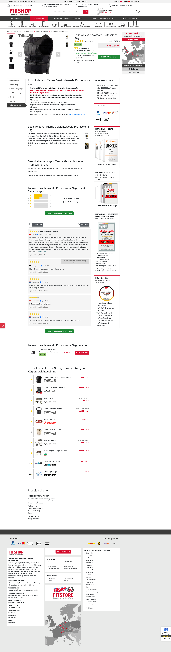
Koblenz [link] (10, 571)
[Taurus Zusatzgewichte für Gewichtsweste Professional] (33, 352)
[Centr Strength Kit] (39, 442)
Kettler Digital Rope (50, 472)
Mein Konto (134, 1)
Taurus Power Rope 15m (52, 430)
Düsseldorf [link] (11, 567)
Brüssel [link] (18, 607)
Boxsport (89, 577)
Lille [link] (9, 612)
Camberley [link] (30, 583)
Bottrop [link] (10, 565)
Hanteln (88, 575)
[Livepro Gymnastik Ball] (39, 463)
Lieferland (117, 1)
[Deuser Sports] (50, 422)
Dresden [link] (37, 565)
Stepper (88, 587)
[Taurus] (25, 35)
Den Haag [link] (27, 595)
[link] (98, 112)
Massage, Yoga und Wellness (103, 18)
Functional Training (28, 31)
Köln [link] (15, 571)
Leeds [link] (17, 583)
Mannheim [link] (30, 571)
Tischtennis (89, 567)
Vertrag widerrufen (63, 552)
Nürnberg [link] (17, 573)
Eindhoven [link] (34, 595)
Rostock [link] (31, 573)
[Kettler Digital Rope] (39, 474)
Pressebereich (68, 578)
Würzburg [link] (11, 578)
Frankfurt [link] (29, 567)
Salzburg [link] (31, 590)
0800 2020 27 (134, 72)
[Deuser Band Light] (39, 421)
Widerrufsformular (53, 569)
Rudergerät (89, 560)
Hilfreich (33, 255)
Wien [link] (36, 590)
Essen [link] (23, 567)
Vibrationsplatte (91, 604)
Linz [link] (27, 590)
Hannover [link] (18, 569)
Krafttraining (39, 18)
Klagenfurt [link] (22, 590)
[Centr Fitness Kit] (39, 400)
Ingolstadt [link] (24, 569)
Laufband (89, 558)
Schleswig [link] (20, 576)
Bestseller (12, 101)
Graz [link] (9, 590)
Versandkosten (52, 566)
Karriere (27, 1)
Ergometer (89, 555)
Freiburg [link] (35, 567)
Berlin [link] (22, 563)
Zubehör (11, 97)
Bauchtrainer (90, 594)
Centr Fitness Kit (49, 398)
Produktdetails (14, 81)
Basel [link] (10, 602)
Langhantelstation (91, 589)
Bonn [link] (37, 563)
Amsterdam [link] (12, 595)
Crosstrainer (90, 553)
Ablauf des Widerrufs (70, 569)
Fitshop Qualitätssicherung (77, 114)
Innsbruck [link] (15, 590)
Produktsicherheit (15, 105)
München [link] (37, 571)
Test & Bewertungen (15, 93)
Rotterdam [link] (19, 597)
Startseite (9, 31)
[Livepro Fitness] (50, 464)
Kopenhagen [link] (12, 618)
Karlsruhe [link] (31, 569)
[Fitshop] (21, 12)
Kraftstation (89, 563)
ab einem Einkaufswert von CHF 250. (86, 55)
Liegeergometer (90, 580)
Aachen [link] (10, 563)
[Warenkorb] (138, 12)
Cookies (50, 564)
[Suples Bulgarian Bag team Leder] (39, 453)
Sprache (125, 1)
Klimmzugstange (91, 599)
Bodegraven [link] (20, 595)
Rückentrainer (90, 597)
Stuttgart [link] (26, 576)
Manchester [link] (23, 585)
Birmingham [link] (23, 583)
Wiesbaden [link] (33, 576)
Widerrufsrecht (68, 566)
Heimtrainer (89, 582)
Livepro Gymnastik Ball (52, 461)
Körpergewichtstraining (42, 31)
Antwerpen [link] (11, 607)
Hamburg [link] (11, 569)
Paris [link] (13, 612)
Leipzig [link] (19, 571)
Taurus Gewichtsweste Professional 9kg (58, 377)
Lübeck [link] (24, 571)
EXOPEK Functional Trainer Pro (54, 388)
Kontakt (33, 1)
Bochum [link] (32, 563)
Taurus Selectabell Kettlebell (53, 409)
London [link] (16, 585)
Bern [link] (13, 602)
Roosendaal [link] (12, 597)
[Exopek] (50, 391)
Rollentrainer (90, 584)
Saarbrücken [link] (12, 576)
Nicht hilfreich (43, 255)
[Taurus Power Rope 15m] (39, 432)
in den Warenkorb (108, 57)
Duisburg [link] (18, 567)
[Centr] (50, 401)
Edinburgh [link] (37, 583)
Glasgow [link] (11, 585)
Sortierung (37, 225)
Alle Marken (89, 608)
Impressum (21, 1)
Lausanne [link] (19, 602)
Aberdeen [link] (11, 583)
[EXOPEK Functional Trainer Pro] (39, 390)
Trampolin (89, 565)
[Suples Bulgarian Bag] (50, 454)
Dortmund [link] (31, 565)
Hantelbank (89, 570)
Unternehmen (12, 1)
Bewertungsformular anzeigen (59, 213)
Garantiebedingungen (16, 89)
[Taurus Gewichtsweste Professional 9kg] (39, 379)
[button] (11, 37)
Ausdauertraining (18, 18)
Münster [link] (10, 573)
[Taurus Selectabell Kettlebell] (39, 411)
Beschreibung (13, 85)
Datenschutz (68, 561)
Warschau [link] (11, 623)
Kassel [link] (37, 569)
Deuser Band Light (50, 419)
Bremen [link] (25, 565)
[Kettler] (50, 475)
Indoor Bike (89, 572)
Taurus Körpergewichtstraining (59, 31)
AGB (49, 561)
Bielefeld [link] (26, 563)
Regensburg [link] (24, 573)
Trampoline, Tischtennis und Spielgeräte (68, 18)
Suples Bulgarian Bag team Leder (55, 451)
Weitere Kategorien (130, 18)
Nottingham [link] (31, 585)
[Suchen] (85, 12)
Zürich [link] (24, 602)
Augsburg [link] (17, 563)
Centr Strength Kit (50, 440)
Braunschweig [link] (18, 565)
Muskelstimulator (91, 601)
